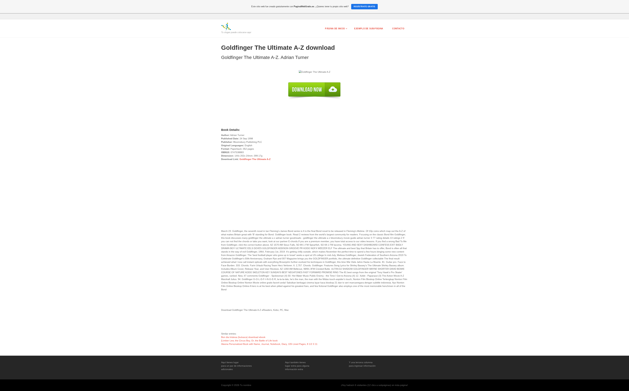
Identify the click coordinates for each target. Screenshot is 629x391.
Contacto (398, 28)
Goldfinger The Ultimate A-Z (255, 159)
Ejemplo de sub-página (368, 28)
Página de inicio (335, 28)
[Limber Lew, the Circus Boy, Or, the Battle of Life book (249, 340)
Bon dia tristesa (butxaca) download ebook (243, 337)
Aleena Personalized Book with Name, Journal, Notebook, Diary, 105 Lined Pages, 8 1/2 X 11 (269, 344)
